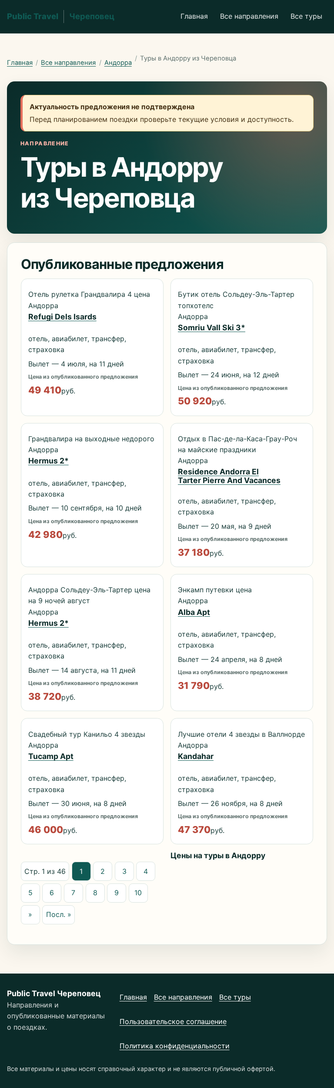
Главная (194, 16)
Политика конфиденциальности (175, 1045)
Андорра (118, 63)
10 (138, 892)
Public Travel (60, 16)
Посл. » (58, 914)
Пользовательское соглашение (173, 1021)
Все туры (306, 16)
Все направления (249, 16)
